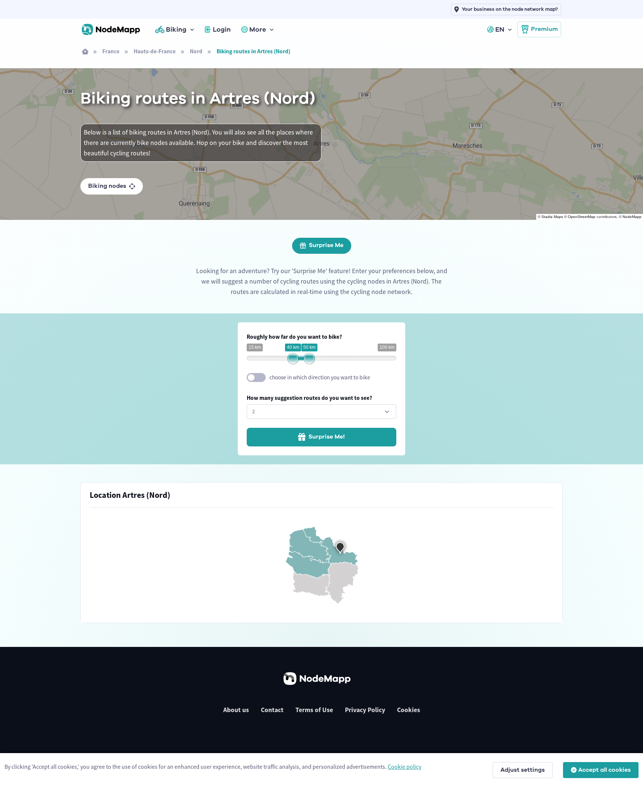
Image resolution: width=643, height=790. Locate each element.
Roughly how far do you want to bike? (294, 336)
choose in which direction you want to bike (319, 377)
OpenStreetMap (581, 217)
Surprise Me (326, 245)
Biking (176, 29)
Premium (544, 29)
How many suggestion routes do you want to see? (309, 397)
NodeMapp (632, 217)
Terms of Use (314, 710)
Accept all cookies (604, 770)
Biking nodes (107, 186)
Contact (272, 710)
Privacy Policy (365, 710)
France (110, 51)
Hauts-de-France (155, 51)
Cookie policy (404, 766)
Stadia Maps (552, 217)
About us (236, 710)
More (257, 29)
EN (499, 29)
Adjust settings (522, 770)
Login (222, 29)
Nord (196, 51)
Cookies (408, 710)
